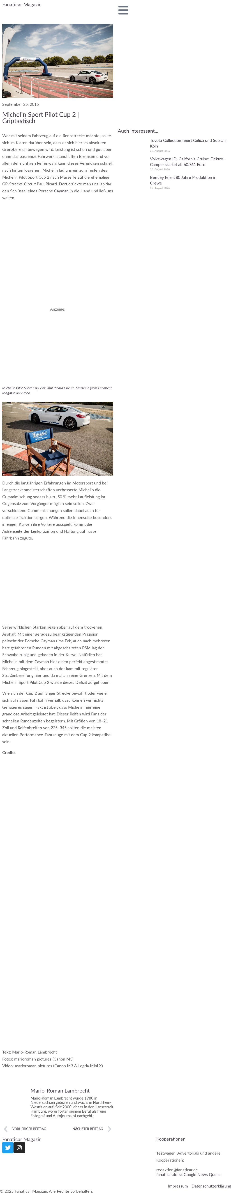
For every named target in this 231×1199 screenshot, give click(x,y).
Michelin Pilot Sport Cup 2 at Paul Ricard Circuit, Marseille (45, 388)
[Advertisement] (57, 343)
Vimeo (25, 393)
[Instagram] (19, 1147)
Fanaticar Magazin (22, 4)
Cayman (61, 191)
